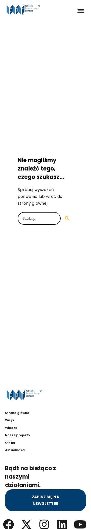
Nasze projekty (17, 435)
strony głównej (33, 203)
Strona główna (17, 413)
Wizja (9, 420)
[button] (80, 10)
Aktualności (15, 450)
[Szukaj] (67, 218)
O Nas (10, 443)
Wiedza (11, 428)
